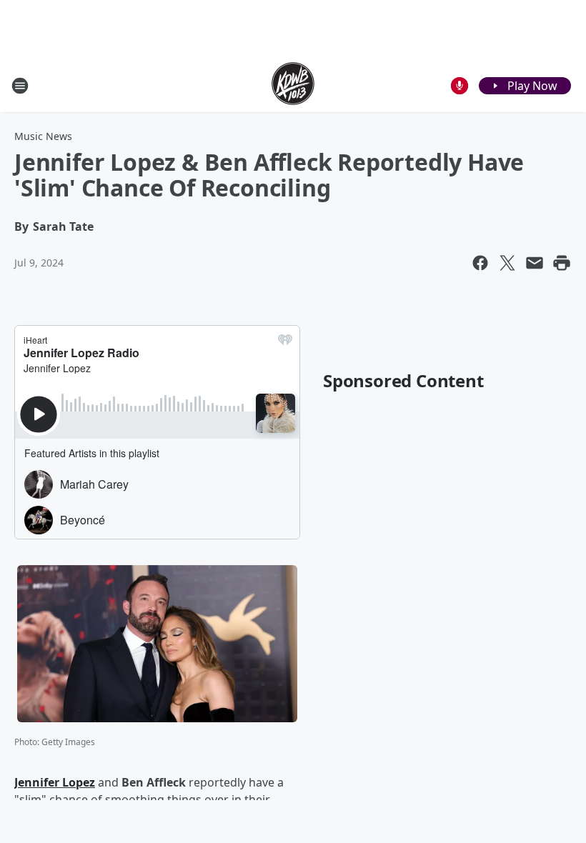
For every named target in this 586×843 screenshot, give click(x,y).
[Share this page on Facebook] (480, 263)
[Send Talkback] (459, 85)
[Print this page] (562, 263)
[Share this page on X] (507, 263)
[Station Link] (293, 85)
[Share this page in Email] (535, 263)
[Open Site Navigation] (20, 85)
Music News (43, 136)
